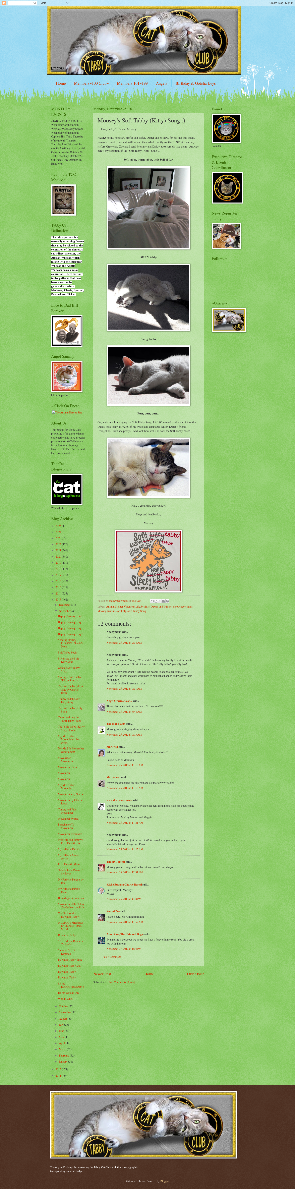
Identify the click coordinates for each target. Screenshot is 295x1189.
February (64, 1055)
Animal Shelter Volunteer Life (123, 606)
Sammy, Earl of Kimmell (66, 952)
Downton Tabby (67, 935)
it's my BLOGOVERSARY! (71, 985)
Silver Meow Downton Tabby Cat (70, 942)
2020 (59, 556)
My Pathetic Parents (69, 849)
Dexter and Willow (161, 606)
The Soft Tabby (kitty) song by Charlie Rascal (70, 689)
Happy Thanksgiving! (70, 616)
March (63, 1049)
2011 (59, 1075)
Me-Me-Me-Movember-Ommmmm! (71, 750)
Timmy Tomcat (116, 862)
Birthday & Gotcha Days (196, 83)
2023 (59, 538)
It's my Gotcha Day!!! (70, 993)
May (62, 1037)
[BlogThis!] (156, 601)
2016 (59, 581)
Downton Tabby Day (69, 965)
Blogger (164, 1181)
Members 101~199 (132, 83)
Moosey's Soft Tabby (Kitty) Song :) (69, 678)
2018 (59, 569)
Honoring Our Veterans (71, 898)
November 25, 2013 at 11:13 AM (125, 765)
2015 (59, 587)
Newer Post (102, 973)
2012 (59, 1069)
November (65, 611)
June (62, 1031)
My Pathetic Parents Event (69, 890)
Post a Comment (112, 957)
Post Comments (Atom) (122, 982)
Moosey (102, 611)
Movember (64, 773)
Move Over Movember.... (66, 759)
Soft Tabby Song (136, 611)
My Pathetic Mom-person (68, 856)
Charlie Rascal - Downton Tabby (68, 914)
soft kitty (121, 611)
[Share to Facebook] (164, 601)
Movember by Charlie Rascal (70, 801)
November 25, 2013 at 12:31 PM (125, 872)
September (65, 1012)
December (65, 605)
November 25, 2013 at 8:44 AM (124, 712)
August (63, 1018)
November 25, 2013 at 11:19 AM (125, 788)
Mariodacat (114, 777)
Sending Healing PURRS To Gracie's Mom (70, 643)
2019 (59, 562)
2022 (59, 544)
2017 (59, 575)
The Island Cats (116, 724)
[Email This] (152, 601)
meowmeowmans (182, 606)
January (63, 1061)
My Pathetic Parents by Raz (71, 881)
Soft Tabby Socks (67, 652)
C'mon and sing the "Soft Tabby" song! (70, 719)
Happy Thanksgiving (69, 622)
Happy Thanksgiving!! (70, 634)
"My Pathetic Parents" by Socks (70, 871)
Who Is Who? (65, 999)
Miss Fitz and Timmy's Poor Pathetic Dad (70, 841)
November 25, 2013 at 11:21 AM (125, 823)
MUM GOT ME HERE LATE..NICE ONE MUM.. (70, 926)
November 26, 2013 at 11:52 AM (125, 922)
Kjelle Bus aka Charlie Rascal (124, 885)
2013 (59, 599)
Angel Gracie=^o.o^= (119, 701)
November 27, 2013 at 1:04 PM (124, 949)
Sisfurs (111, 611)
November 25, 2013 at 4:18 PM (124, 899)
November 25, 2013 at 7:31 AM (124, 688)
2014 (59, 593)
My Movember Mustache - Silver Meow (69, 739)
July (61, 1024)
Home (61, 83)
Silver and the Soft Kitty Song (68, 660)
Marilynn (112, 747)
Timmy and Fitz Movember (67, 811)
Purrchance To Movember (66, 826)
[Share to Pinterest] (167, 601)
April (62, 1043)
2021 (59, 550)
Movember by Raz (68, 818)
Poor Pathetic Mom (69, 864)
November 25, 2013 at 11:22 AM (125, 849)
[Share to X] (160, 601)
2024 (59, 532)
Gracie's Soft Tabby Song (69, 669)
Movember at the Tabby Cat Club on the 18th (71, 905)
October (64, 1006)
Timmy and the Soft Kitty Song (69, 700)
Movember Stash (67, 767)
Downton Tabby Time (70, 959)
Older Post (195, 973)
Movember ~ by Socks (70, 794)
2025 (59, 526)
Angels (161, 83)
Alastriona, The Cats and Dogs (125, 934)
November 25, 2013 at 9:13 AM (124, 734)
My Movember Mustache (66, 786)
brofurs (145, 606)
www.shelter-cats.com (119, 800)
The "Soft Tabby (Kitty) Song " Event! (71, 728)
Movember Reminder (70, 834)
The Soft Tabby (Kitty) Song (70, 709)
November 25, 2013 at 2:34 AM (124, 642)
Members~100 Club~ (91, 83)
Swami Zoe (113, 911)
